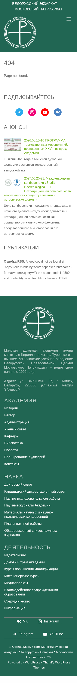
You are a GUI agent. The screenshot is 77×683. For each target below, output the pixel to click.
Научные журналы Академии (27, 505)
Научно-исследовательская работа (32, 498)
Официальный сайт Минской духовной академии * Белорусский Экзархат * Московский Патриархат (38, 652)
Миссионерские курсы (21, 576)
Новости (11, 450)
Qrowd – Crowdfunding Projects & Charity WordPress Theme (13, 681)
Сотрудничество (17, 601)
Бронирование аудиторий (24, 457)
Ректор (9, 415)
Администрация (17, 422)
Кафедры (11, 436)
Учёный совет (15, 429)
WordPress (32, 662)
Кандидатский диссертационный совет (34, 491)
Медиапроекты (16, 583)
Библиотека (13, 443)
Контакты (11, 464)
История (11, 408)
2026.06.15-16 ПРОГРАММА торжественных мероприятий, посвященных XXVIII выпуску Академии (46, 147)
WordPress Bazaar (4, 681)
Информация (14, 608)
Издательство (15, 555)
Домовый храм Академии (24, 562)
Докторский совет (18, 484)
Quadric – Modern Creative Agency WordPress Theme (59, 681)
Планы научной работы (23, 523)
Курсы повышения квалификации (31, 569)
